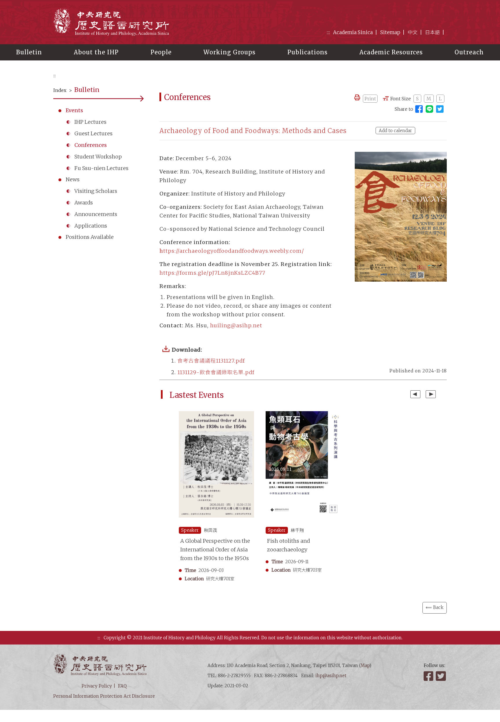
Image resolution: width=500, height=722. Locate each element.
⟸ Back (435, 607)
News (73, 179)
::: (328, 32)
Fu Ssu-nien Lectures (101, 168)
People (161, 52)
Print (370, 98)
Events (74, 110)
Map (365, 665)
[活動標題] (216, 467)
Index (60, 90)
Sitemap (390, 32)
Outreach (469, 52)
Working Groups (229, 52)
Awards (83, 202)
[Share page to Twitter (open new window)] (440, 109)
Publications (307, 52)
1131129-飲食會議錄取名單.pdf (215, 372)
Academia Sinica (353, 32)
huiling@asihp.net (236, 325)
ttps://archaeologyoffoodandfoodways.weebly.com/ (231, 251)
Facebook (429, 676)
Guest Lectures (93, 133)
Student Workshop (98, 156)
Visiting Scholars (95, 191)
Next (431, 394)
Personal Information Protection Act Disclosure (104, 696)
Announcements (95, 214)
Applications (90, 225)
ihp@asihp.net (330, 675)
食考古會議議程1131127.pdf (211, 360)
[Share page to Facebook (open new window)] (419, 109)
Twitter (441, 676)
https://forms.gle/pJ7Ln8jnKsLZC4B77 (212, 272)
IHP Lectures (90, 122)
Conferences (90, 145)
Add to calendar (395, 130)
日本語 (432, 32)
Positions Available (90, 237)
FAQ (122, 686)
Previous (415, 394)
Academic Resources (391, 52)
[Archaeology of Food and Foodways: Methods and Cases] (401, 217)
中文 (413, 32)
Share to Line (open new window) (429, 109)
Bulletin (29, 52)
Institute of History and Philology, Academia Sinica (111, 22)
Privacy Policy (97, 686)
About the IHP (96, 52)
